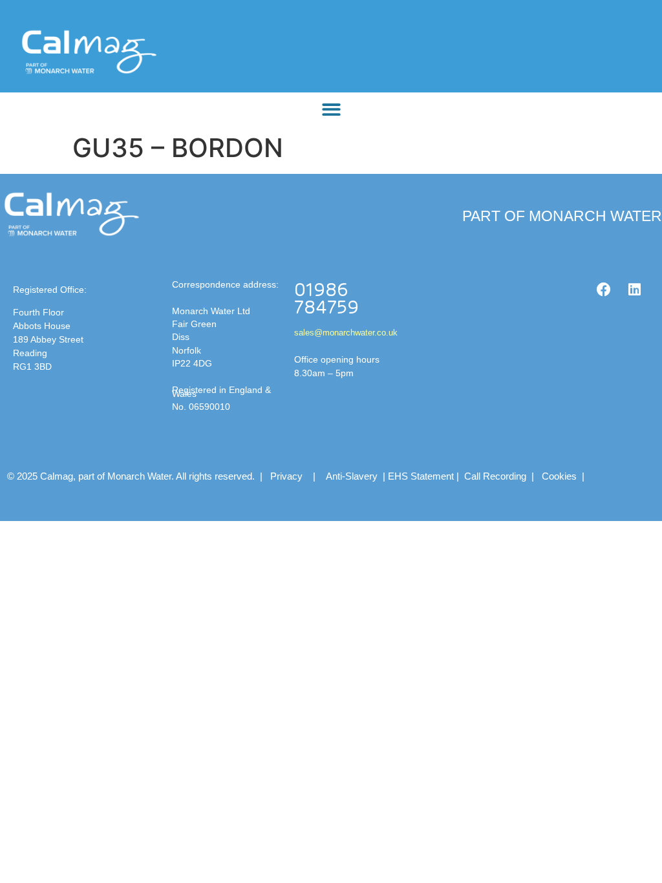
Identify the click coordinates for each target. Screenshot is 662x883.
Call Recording (495, 476)
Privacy (286, 476)
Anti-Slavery (352, 476)
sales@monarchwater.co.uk (346, 332)
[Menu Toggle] (331, 110)
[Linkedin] (635, 289)
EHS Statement (421, 476)
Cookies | (564, 476)
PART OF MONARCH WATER (562, 215)
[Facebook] (604, 289)
